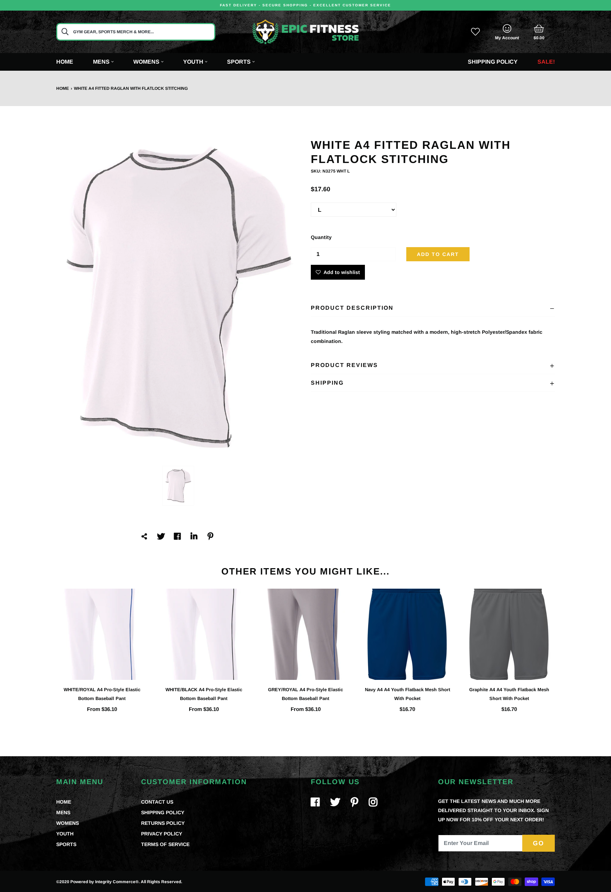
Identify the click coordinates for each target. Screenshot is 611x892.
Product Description (352, 308)
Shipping (327, 383)
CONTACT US (157, 802)
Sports (239, 62)
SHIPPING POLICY (162, 812)
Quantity (321, 237)
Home (64, 62)
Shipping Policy (493, 62)
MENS (63, 812)
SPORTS (66, 844)
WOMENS (67, 823)
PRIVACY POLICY (161, 833)
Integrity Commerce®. (117, 881)
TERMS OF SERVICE (165, 844)
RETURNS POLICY (163, 823)
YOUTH (65, 833)
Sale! (546, 62)
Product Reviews (344, 365)
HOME (63, 802)
